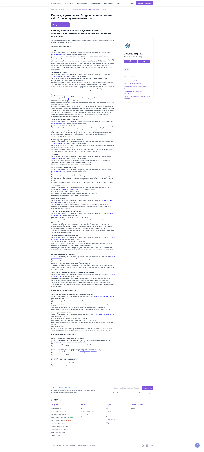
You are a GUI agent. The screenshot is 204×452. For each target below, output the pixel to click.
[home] (56, 3)
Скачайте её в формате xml (59, 54)
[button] (70, 3)
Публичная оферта (71, 445)
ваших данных (149, 393)
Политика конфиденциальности (86, 445)
